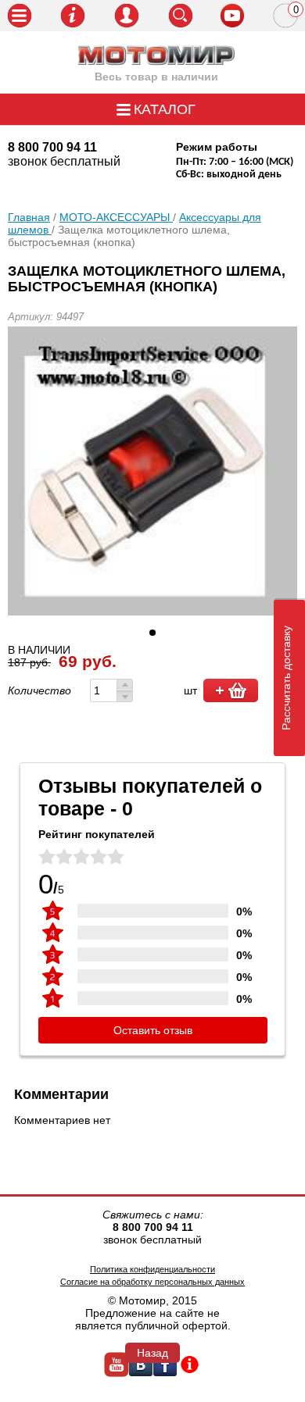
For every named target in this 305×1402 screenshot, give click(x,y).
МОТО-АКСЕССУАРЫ (116, 217)
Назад (152, 1353)
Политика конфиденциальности (152, 1269)
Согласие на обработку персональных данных (152, 1281)
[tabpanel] (152, 470)
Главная (29, 217)
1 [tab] (152, 633)
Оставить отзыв (152, 1030)
